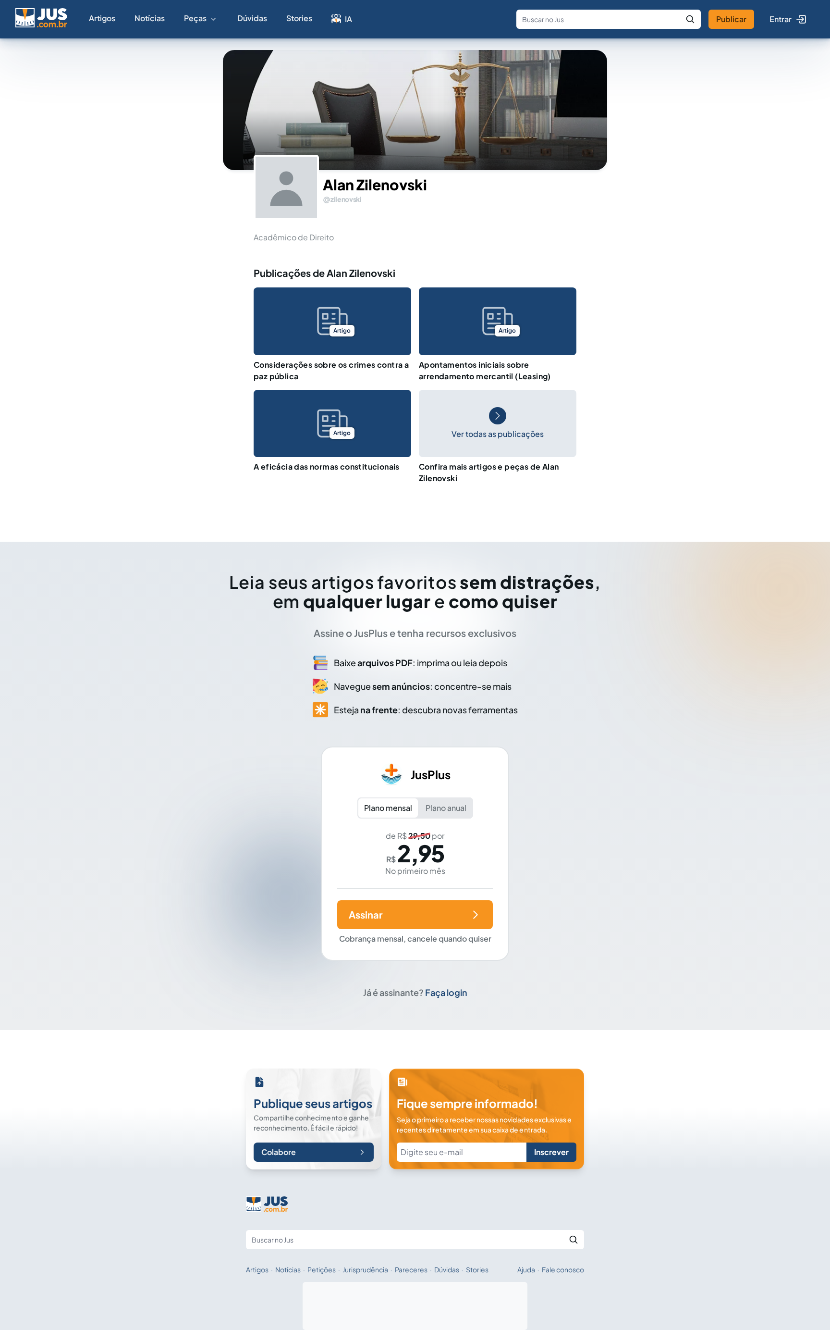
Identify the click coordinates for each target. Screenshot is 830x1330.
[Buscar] (690, 19)
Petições (321, 1269)
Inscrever (551, 1152)
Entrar (780, 19)
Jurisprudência (365, 1269)
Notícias (149, 18)
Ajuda (526, 1269)
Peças (195, 18)
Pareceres (411, 1269)
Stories (299, 18)
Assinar (365, 914)
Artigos (102, 18)
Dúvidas (252, 18)
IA (348, 19)
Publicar (731, 19)
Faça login (446, 992)
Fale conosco (563, 1269)
